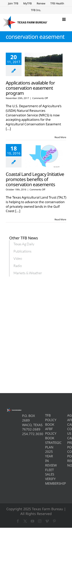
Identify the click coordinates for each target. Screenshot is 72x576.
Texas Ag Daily (23, 244)
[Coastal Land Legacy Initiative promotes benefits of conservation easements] (44, 156)
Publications (22, 251)
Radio (17, 266)
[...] (8, 128)
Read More (60, 137)
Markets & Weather (27, 273)
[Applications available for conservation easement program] (44, 64)
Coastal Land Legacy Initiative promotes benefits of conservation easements (35, 179)
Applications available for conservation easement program (30, 88)
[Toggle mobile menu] (64, 19)
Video (17, 258)
